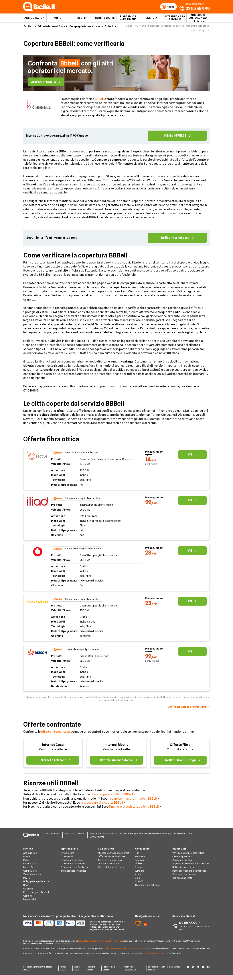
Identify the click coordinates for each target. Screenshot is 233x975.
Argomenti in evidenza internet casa (191, 863)
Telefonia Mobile (32, 874)
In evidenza (153, 25)
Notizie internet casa (183, 867)
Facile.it (28, 26)
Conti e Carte (105, 17)
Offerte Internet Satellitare (111, 856)
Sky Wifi (139, 881)
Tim (137, 853)
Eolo (137, 878)
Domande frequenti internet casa (189, 870)
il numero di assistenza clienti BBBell (134, 806)
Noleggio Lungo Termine (36, 881)
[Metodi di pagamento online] (54, 923)
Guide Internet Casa (182, 860)
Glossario (166, 25)
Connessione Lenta (182, 878)
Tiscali (138, 867)
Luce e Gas (28, 867)
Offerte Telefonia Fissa (110, 860)
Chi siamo (28, 888)
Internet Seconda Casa (109, 863)
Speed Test (178, 25)
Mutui (58, 17)
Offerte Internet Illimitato (111, 867)
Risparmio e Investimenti (128, 18)
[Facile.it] (39, 9)
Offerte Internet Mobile (73, 863)
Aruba (138, 874)
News (143, 25)
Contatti (27, 895)
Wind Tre (139, 870)
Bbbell (109, 26)
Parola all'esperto (200, 30)
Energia (151, 17)
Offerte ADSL (67, 856)
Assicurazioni (34, 17)
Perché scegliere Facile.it (36, 892)
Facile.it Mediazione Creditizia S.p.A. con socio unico (125, 948)
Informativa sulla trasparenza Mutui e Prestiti (164, 968)
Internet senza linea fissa (73, 870)
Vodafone (140, 856)
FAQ (136, 25)
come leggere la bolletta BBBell (112, 794)
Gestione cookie (91, 968)
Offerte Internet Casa (51, 26)
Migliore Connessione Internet (113, 853)
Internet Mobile (116, 745)
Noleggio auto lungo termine (198, 17)
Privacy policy (63, 968)
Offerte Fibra (180, 745)
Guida (129, 25)
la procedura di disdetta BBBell (102, 802)
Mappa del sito (30, 899)
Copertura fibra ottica (197, 25)
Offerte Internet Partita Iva (74, 867)
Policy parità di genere (109, 968)
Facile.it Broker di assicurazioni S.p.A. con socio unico (100, 941)
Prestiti (81, 17)
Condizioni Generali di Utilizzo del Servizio (37, 968)
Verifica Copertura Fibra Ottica (188, 853)
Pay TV (26, 878)
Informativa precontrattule (130, 968)
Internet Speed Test (182, 856)
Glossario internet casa (184, 874)
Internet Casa (53, 745)
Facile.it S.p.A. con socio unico (153, 953)
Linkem (139, 863)
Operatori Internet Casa (147, 885)
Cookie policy (77, 968)
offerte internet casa (55, 731)
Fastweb (139, 860)
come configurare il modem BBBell (133, 798)
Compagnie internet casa (84, 26)
